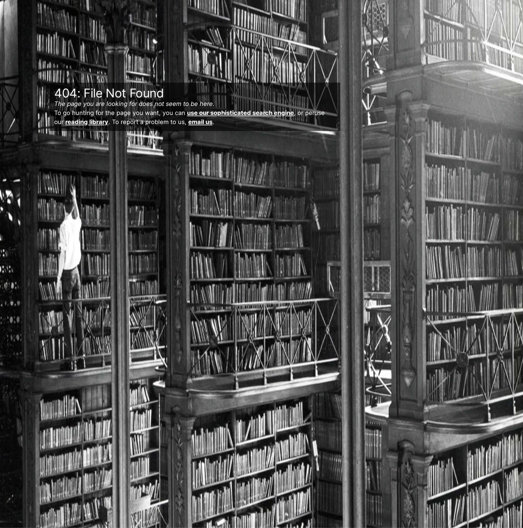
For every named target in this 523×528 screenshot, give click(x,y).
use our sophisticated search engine (240, 112)
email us (200, 122)
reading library (86, 122)
